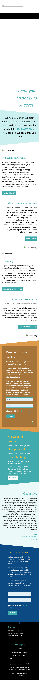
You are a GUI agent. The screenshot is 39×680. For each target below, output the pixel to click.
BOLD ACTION (24, 129)
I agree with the (18, 411)
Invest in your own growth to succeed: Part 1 (19, 462)
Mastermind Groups (15, 631)
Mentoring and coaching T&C (19, 660)
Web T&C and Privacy (19, 652)
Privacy (19, 649)
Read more (13, 478)
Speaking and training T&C (19, 664)
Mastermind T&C (19, 655)
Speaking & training (15, 635)
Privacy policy (25, 411)
